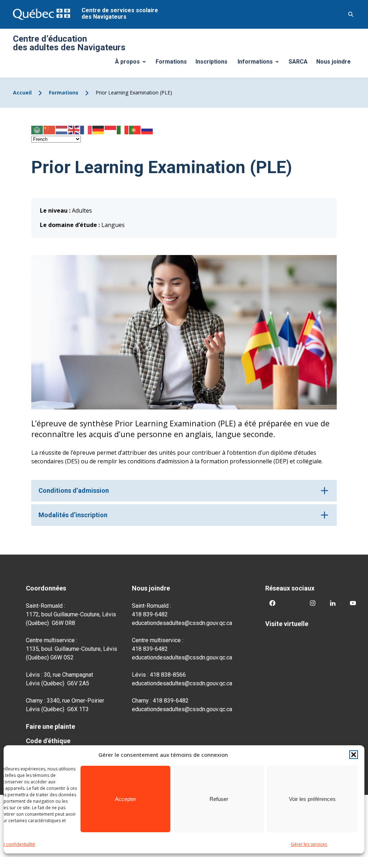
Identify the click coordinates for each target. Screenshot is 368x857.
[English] (74, 129)
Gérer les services (309, 844)
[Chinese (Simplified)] (49, 129)
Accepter (125, 799)
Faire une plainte (50, 726)
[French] (86, 129)
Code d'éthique (48, 741)
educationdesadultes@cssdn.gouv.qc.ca (182, 623)
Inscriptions (211, 61)
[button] (353, 754)
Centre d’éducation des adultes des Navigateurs (69, 43)
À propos (133, 63)
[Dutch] (62, 129)
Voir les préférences (312, 799)
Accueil (22, 92)
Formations (171, 61)
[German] (98, 129)
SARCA (298, 61)
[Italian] (123, 129)
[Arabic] (37, 129)
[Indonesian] (111, 129)
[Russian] (147, 129)
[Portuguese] (135, 129)
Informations (260, 63)
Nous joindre (333, 61)
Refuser (219, 799)
